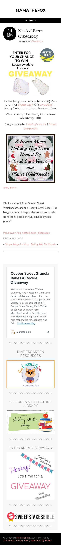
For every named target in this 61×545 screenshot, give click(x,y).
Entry (6, 187)
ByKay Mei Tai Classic (43, 244)
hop (19, 232)
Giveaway (37, 41)
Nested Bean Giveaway (30, 33)
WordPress (9, 540)
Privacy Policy (23, 540)
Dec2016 (10, 35)
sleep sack (25, 104)
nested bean (29, 232)
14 (10, 30)
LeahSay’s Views (36, 124)
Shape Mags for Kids (17, 244)
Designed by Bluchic (41, 540)
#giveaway (9, 232)
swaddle (46, 104)
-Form (12, 187)
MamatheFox (31, 10)
